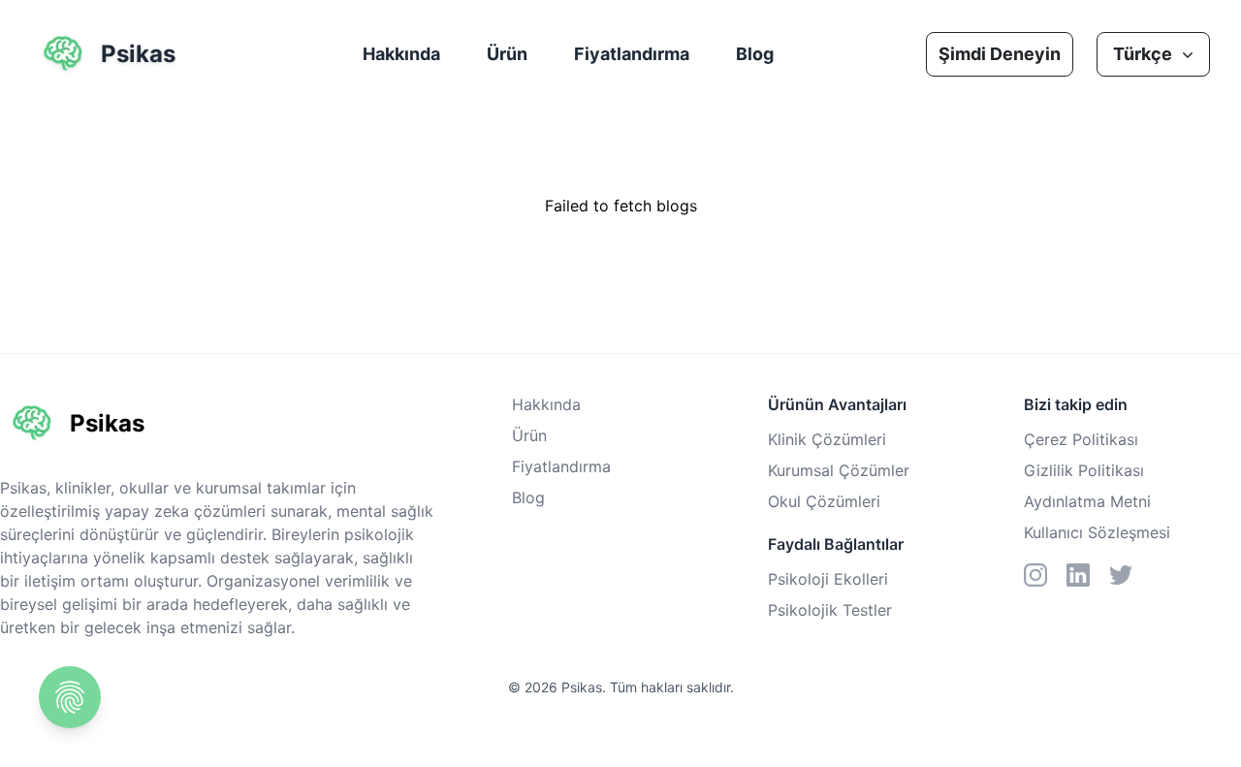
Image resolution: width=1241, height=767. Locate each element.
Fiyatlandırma (631, 54)
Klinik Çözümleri (827, 439)
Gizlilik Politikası (1084, 470)
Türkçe (1142, 54)
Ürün (507, 54)
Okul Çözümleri (824, 501)
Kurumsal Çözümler (838, 470)
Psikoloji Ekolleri (828, 579)
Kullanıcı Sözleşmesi (1097, 532)
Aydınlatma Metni (1087, 501)
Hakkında (401, 54)
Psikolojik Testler (830, 610)
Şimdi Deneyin (1000, 54)
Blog (755, 54)
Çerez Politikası (1081, 439)
